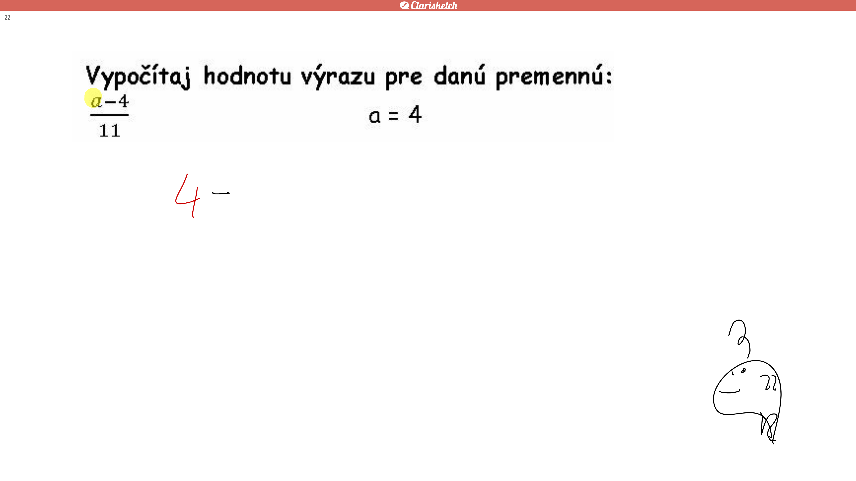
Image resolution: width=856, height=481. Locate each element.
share (508, 470)
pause (347, 470)
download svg (501, 470)
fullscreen (495, 470)
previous (418, 470)
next (438, 470)
